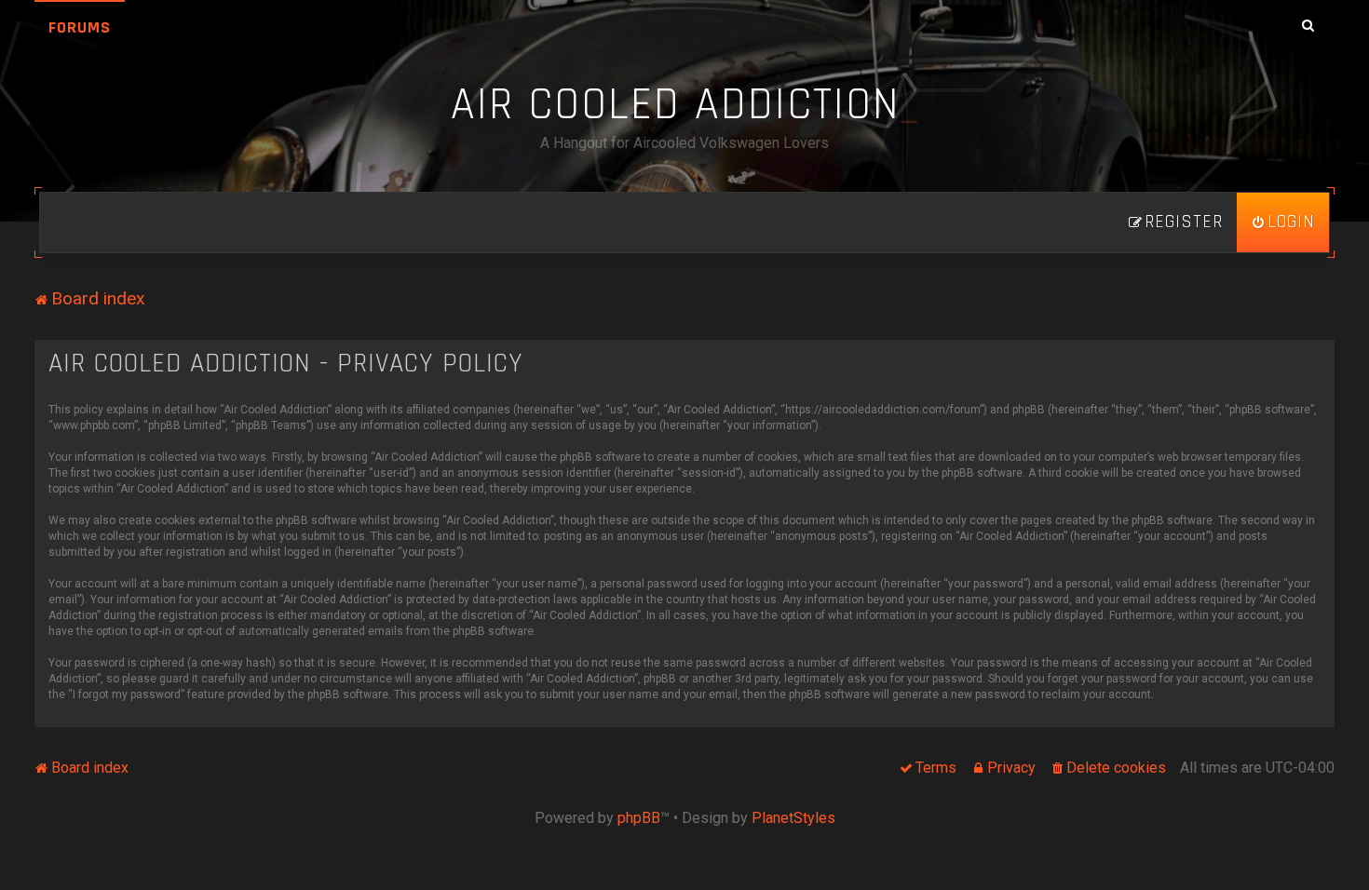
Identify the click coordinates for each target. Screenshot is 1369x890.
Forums (79, 27)
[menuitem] (1283, 222)
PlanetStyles (793, 818)
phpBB (638, 818)
